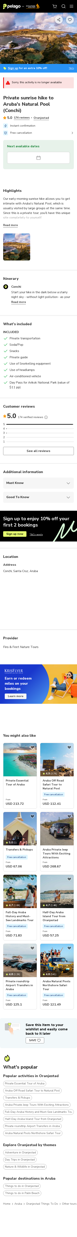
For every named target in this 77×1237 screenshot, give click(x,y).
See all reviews (39, 451)
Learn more (15, 696)
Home (6, 1204)
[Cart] (55, 6)
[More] (46, 417)
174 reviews (22, 117)
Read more (10, 225)
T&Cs (71, 68)
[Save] (32, 747)
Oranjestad (41, 118)
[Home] (21, 6)
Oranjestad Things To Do (42, 1204)
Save (32, 1040)
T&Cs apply (36, 534)
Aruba (18, 1204)
